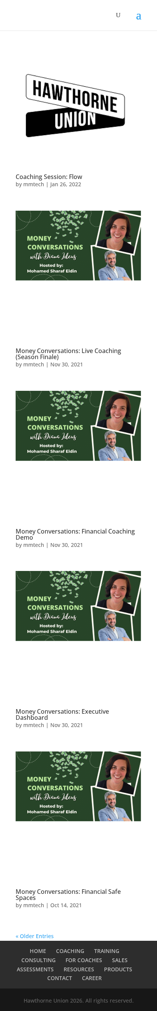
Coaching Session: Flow (49, 177)
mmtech (33, 184)
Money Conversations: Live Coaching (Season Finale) (68, 354)
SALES (120, 960)
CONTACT (59, 978)
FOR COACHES (84, 960)
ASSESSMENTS (35, 969)
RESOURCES (79, 969)
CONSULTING (38, 960)
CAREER (92, 978)
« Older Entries (35, 936)
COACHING (70, 951)
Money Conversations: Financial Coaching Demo (75, 534)
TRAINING (106, 951)
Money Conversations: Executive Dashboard (62, 714)
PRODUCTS (118, 969)
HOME (38, 951)
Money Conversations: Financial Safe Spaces (68, 894)
